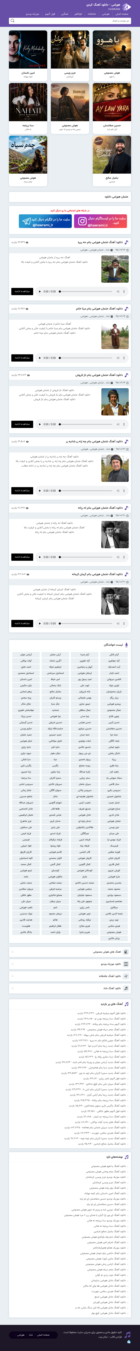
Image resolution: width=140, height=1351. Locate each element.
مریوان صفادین (26, 889)
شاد (108, 250)
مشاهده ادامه (22, 291)
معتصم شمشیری (114, 901)
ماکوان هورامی (55, 877)
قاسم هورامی (55, 852)
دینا (55, 759)
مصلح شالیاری (55, 895)
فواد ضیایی (26, 846)
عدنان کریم (55, 821)
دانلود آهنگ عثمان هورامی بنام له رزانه (100, 508)
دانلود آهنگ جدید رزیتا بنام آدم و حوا (107, 1046)
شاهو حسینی (26, 796)
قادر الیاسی (84, 852)
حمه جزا (114, 735)
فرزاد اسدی (55, 833)
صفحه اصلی (121, 14)
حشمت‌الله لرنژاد (55, 729)
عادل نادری (114, 815)
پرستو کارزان (55, 698)
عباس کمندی (55, 815)
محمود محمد (114, 889)
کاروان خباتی (114, 858)
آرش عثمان (55, 655)
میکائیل (114, 907)
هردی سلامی (114, 926)
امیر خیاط (55, 679)
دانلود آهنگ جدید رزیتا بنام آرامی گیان (106, 1095)
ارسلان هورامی (85, 673)
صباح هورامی (114, 809)
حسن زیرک (26, 716)
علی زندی (55, 827)
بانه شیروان (84, 692)
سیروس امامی (26, 784)
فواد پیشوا (55, 846)
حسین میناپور (84, 729)
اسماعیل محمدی (26, 673)
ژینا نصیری (26, 772)
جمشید (55, 710)
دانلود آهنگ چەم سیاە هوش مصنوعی (106, 1030)
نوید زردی (114, 920)
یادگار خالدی (26, 932)
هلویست (26, 926)
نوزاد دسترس (26, 914)
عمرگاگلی (85, 833)
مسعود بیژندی (114, 895)
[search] (12, 21)
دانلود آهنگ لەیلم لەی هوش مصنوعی (106, 1243)
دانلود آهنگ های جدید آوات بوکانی (108, 1122)
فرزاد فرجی (26, 833)
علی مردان (114, 833)
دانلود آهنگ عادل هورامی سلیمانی (108, 1281)
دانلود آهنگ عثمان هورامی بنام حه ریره (100, 242)
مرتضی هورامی (85, 889)
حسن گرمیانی (26, 722)
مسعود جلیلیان (84, 895)
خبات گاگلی (114, 741)
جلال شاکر (26, 704)
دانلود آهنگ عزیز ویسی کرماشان (109, 1183)
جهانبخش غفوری (26, 710)
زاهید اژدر (114, 772)
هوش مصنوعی (114, 932)
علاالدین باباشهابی (84, 827)
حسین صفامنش (114, 729)
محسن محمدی (114, 883)
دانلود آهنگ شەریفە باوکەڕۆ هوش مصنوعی (104, 1237)
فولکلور (78, 14)
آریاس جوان (26, 655)
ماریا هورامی (114, 877)
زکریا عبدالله (84, 772)
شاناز (55, 796)
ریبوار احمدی (85, 759)
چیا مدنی (84, 716)
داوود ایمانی (114, 747)
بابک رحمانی (55, 685)
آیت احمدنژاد (114, 667)
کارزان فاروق (26, 852)
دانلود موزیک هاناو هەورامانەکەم (109, 1248)
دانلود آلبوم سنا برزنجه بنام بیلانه (109, 1024)
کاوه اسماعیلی (26, 858)
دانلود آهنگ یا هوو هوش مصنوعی (108, 1166)
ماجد (26, 877)
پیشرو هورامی (114, 704)
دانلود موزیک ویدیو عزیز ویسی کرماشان (106, 1177)
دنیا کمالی (26, 759)
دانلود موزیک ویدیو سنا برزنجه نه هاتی (106, 1221)
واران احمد (55, 932)
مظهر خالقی (26, 895)
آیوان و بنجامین (84, 667)
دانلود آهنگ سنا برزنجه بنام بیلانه (109, 1100)
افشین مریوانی (114, 679)
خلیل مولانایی (55, 741)
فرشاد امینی (84, 840)
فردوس (26, 840)
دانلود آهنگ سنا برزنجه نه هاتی (110, 1051)
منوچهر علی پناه (84, 901)
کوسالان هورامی (84, 870)
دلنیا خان (55, 747)
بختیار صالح (55, 692)
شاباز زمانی (26, 790)
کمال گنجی (55, 864)
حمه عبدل (85, 735)
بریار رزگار (114, 698)
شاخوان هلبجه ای (84, 796)
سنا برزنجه (26, 778)
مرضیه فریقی (55, 889)
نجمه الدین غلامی (114, 914)
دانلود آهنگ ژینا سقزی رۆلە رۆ (110, 1057)
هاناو (55, 920)
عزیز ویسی (114, 827)
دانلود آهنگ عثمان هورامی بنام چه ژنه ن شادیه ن (94, 441)
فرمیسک (114, 846)
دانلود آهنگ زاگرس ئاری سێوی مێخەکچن (105, 1106)
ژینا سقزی (55, 772)
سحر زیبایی (84, 778)
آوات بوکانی (26, 661)
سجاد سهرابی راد (114, 778)
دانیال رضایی (114, 753)
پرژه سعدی (26, 698)
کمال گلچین (84, 864)
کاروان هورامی (85, 858)
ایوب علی (84, 685)
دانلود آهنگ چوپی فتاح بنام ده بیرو (108, 1041)
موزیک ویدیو (32, 14)
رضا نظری (114, 766)
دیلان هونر (55, 753)
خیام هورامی (26, 741)
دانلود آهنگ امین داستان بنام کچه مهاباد (105, 1194)
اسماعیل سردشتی (55, 673)
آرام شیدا (84, 655)
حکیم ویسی (26, 729)
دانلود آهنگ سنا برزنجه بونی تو (110, 1019)
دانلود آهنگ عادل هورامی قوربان (109, 1302)
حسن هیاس (85, 722)
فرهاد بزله (84, 846)
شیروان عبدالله (26, 803)
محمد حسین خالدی (84, 883)
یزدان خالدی (114, 938)
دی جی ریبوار (85, 753)
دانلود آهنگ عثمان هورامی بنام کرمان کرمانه (97, 574)
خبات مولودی (85, 741)
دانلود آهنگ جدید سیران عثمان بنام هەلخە (104, 1128)
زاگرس (55, 766)
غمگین (64, 14)
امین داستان (26, 679)
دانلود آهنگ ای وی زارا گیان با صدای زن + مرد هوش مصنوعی (95, 1215)
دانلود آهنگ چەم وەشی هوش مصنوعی (106, 1172)
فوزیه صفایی (114, 852)
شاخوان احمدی (114, 796)
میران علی (26, 901)
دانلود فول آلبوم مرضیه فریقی (111, 1013)
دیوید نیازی (26, 753)
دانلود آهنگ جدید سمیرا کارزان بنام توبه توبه (103, 1139)
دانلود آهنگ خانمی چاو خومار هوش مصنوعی (103, 1253)
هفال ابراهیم (55, 926)
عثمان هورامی (114, 821)
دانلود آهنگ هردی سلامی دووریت (109, 1133)
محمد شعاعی (55, 883)
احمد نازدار (114, 673)
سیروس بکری (114, 790)
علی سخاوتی (26, 827)
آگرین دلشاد (55, 661)
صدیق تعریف (85, 809)
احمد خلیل (26, 667)
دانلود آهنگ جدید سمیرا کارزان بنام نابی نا (104, 1090)
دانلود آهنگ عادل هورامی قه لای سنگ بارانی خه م (100, 1308)
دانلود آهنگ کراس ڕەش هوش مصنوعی (105, 1264)
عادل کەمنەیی (26, 809)
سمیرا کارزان (55, 778)
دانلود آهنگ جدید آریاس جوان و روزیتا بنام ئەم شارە (99, 1062)
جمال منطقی (85, 710)
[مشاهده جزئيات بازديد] (129, 1343)
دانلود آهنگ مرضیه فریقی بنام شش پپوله (105, 1035)
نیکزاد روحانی (85, 920)
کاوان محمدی (55, 858)
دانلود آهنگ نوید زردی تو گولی (110, 1275)
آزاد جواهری (114, 661)
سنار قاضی (114, 784)
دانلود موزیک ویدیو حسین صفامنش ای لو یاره (103, 1199)
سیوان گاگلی (55, 790)
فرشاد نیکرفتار (55, 840)
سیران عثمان (85, 784)
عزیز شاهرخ (26, 821)
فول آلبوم (50, 14)
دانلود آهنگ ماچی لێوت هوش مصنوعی (106, 1259)
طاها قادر (55, 809)
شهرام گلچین (55, 803)
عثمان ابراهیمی (26, 815)
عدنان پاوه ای (84, 821)
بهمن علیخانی (84, 698)
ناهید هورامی (26, 907)
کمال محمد (26, 864)
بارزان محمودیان (114, 692)
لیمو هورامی (26, 870)
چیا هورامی (55, 716)
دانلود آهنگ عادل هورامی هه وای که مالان (104, 1286)
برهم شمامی (26, 692)
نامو (55, 907)
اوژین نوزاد (114, 685)
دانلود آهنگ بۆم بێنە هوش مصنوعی (107, 1188)
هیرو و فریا (84, 932)
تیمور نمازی (84, 704)
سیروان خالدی (55, 784)
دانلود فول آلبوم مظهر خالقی (111, 1111)
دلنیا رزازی (26, 747)
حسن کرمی (114, 722)
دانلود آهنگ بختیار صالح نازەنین (110, 1144)
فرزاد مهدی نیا (114, 840)
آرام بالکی (114, 655)
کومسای (55, 870)
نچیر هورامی (85, 914)
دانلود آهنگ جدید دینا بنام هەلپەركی (107, 1068)
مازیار (84, 877)
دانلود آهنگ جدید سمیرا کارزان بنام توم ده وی (102, 1073)
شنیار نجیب (114, 803)
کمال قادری (114, 864)
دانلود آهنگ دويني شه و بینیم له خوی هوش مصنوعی (98, 1210)
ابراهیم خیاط (55, 667)
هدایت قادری (26, 920)
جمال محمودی (114, 710)
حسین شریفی (55, 722)
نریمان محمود (55, 914)
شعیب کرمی (85, 803)
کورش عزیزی (114, 870)
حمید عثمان (26, 735)
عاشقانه (92, 14)
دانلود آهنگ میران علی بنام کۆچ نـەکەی (106, 1084)
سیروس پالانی (85, 790)
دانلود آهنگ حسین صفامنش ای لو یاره (106, 1204)
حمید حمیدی (55, 735)
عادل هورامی (85, 815)
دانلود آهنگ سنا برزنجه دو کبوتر (109, 1117)
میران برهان (55, 901)
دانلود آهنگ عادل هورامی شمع (110, 1297)
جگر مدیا (55, 704)
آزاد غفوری (85, 661)
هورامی (106, 14)
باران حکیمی (26, 685)
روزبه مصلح (84, 766)
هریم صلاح (84, 926)
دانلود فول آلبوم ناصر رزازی (112, 1079)
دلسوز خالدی (85, 747)
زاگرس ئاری (26, 766)
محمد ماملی (26, 883)
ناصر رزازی (85, 907)
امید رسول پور (85, 679)
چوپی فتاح (114, 716)
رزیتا (114, 759)
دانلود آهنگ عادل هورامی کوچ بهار (108, 1313)
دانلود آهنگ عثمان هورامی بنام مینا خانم (99, 309)
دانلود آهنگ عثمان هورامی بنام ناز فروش (99, 375)
